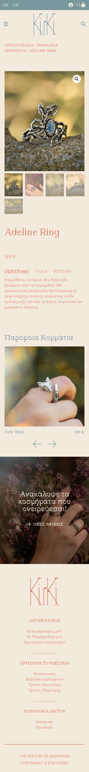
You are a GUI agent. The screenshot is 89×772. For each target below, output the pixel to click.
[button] (5, 24)
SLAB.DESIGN (57, 756)
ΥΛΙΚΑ (41, 272)
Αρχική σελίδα (19, 45)
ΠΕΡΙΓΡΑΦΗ (17, 272)
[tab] (18, 272)
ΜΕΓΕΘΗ (62, 272)
